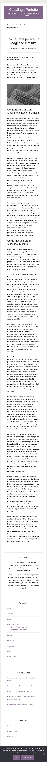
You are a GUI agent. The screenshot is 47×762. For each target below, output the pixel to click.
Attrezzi (10, 619)
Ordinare (10, 640)
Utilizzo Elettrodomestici (19, 630)
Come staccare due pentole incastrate (20, 686)
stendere (23, 185)
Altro (9, 608)
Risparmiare (11, 656)
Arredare (10, 614)
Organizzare (11, 646)
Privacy (10, 737)
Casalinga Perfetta (23, 10)
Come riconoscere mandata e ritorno (20, 705)
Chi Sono (10, 726)
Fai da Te (10, 635)
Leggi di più (28, 757)
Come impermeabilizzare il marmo (19, 691)
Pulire (9, 651)
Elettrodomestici (13, 624)
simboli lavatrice (31, 125)
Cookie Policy (12, 731)
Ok (16, 757)
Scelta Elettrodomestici (19, 627)
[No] (44, 754)
